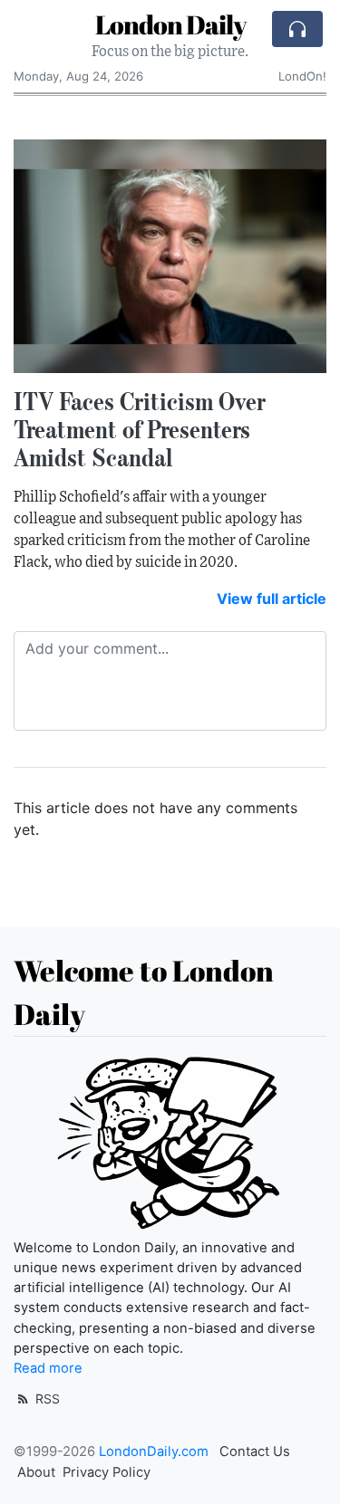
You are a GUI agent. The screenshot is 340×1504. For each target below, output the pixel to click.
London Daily (170, 24)
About (36, 1472)
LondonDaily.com (154, 1451)
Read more (48, 1368)
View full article (271, 598)
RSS (46, 1398)
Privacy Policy (107, 1472)
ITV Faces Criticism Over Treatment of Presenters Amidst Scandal (140, 429)
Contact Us (254, 1451)
